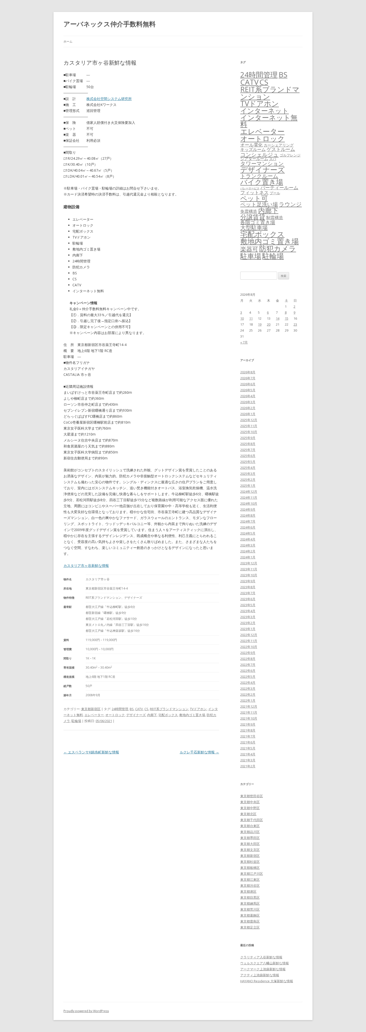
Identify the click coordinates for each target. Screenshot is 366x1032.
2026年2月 (247, 408)
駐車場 (250, 256)
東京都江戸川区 (251, 873)
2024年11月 (248, 497)
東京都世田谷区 (251, 796)
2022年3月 (247, 688)
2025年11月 (248, 426)
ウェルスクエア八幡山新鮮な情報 (264, 963)
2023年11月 (248, 569)
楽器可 (249, 249)
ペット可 (254, 198)
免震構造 (248, 211)
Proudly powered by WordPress (86, 1011)
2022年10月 (248, 646)
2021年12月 (248, 706)
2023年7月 (247, 593)
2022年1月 (247, 700)
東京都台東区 (250, 826)
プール (275, 193)
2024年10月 (248, 503)
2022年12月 (248, 635)
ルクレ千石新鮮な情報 (199, 752)
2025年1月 (247, 485)
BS (132, 709)
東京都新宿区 (91, 709)
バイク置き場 (261, 182)
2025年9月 (247, 438)
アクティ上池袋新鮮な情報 (259, 975)
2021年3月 (247, 760)
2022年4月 (247, 682)
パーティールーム (279, 187)
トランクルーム (259, 175)
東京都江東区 (250, 879)
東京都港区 (248, 891)
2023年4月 (247, 611)
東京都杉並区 (250, 861)
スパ (272, 158)
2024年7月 (247, 521)
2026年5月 (247, 390)
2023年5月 (247, 605)
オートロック (115, 715)
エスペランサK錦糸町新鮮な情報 (91, 752)
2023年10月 (248, 575)
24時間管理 (120, 709)
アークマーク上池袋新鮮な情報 (263, 969)
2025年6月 (247, 455)
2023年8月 (247, 587)
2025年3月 (247, 473)
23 (295, 324)
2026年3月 (247, 402)
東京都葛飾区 (250, 915)
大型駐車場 (254, 227)
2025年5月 (247, 461)
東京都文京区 (250, 849)
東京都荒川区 (250, 909)
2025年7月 (247, 449)
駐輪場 (76, 721)
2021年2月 (247, 766)
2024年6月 (247, 527)
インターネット (264, 110)
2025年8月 (247, 444)
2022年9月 (247, 652)
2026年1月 (247, 414)
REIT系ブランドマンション (169, 709)
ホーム (67, 41)
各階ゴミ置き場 (257, 222)
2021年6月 (247, 742)
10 (242, 318)
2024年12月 (248, 491)
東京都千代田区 (251, 820)
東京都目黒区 (250, 897)
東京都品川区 (250, 832)
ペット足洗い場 (259, 204)
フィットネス (254, 192)
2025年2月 (247, 479)
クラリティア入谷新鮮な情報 (261, 957)
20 (268, 324)
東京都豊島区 (250, 921)
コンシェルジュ (259, 154)
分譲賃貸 (252, 216)
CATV (139, 709)
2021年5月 (247, 748)
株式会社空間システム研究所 (109, 98)
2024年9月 (247, 509)
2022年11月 (248, 641)
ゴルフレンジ (290, 155)
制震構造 (274, 217)
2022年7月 (247, 664)
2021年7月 (247, 736)
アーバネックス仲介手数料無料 (109, 23)
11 (251, 318)
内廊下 (152, 715)
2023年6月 (247, 599)
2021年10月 (248, 718)
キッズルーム (253, 149)
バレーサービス (249, 188)
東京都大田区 (250, 843)
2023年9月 (247, 581)
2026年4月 (247, 396)
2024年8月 (247, 515)
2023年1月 (247, 629)
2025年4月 (247, 467)
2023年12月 (248, 563)
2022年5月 (247, 676)
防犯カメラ (277, 248)
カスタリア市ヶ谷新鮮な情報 (86, 565)
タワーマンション (262, 163)
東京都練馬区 (250, 903)
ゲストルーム (281, 149)
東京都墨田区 (250, 837)
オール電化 (251, 145)
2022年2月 (247, 694)
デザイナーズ (136, 715)
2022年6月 (247, 670)
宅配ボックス (168, 715)
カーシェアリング (279, 145)
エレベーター (94, 715)
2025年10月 (248, 432)
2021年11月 (248, 712)
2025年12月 (248, 420)
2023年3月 (247, 617)
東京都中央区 (250, 802)
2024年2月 (247, 551)
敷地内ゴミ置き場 (192, 715)
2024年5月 (247, 533)
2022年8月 (247, 658)
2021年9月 (247, 724)
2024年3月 (247, 545)
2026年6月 (247, 384)
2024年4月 (247, 539)
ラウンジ (290, 204)
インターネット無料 (269, 121)
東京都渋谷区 (250, 885)
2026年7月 (247, 378)
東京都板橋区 (250, 867)
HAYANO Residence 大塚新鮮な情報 (266, 981)
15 (286, 318)
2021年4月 (247, 754)
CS (146, 709)
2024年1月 (247, 557)
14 (277, 318)
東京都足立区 (250, 927)
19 (259, 324)
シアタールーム (254, 158)
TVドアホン (198, 709)
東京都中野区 (250, 808)
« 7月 (244, 342)
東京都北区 (248, 814)
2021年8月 (247, 730)
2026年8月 (247, 372)
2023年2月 (247, 623)
